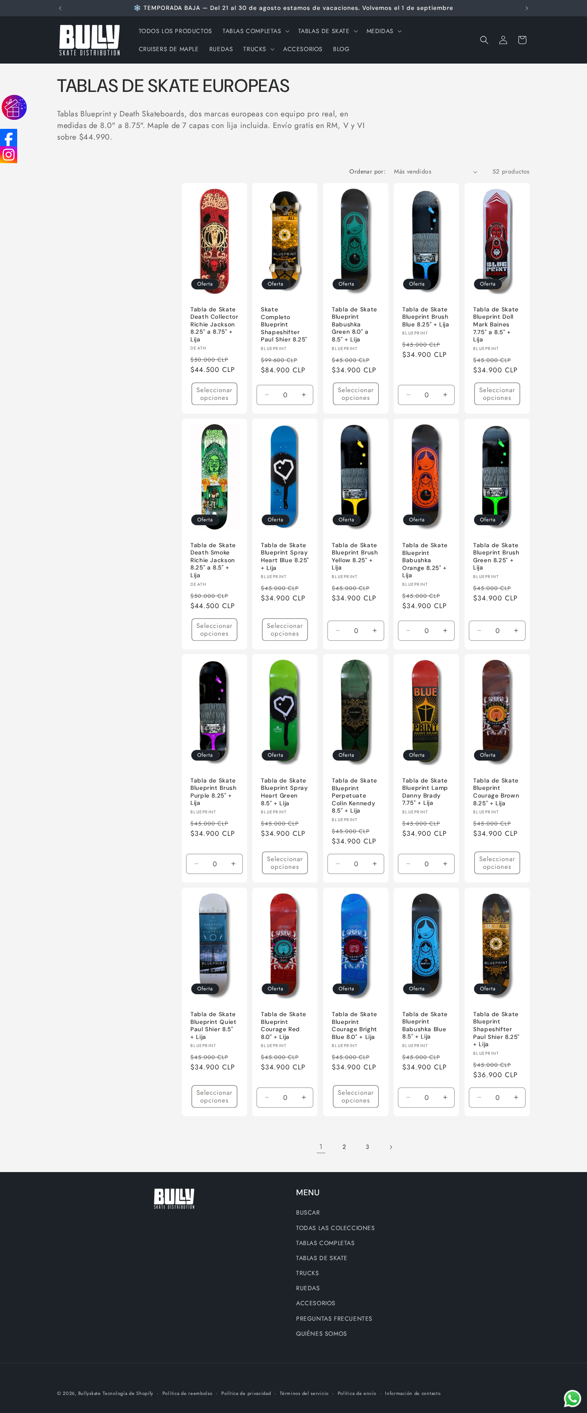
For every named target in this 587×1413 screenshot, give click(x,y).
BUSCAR (308, 1212)
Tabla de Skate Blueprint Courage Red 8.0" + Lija (283, 1026)
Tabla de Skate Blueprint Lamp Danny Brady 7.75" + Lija (425, 792)
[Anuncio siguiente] (526, 8)
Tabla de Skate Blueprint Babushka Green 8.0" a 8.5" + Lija (354, 324)
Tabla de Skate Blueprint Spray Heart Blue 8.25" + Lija (285, 557)
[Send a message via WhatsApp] (573, 1399)
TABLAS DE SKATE (322, 1258)
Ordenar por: (367, 171)
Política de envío (357, 1393)
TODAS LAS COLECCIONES (335, 1227)
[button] (255, 31)
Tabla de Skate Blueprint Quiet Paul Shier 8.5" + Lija (213, 1026)
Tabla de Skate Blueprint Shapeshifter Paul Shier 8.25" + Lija (496, 1029)
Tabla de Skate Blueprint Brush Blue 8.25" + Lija (425, 317)
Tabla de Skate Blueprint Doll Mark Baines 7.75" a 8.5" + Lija (496, 324)
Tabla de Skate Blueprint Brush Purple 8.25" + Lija (213, 792)
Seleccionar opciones (214, 393)
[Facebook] (8, 137)
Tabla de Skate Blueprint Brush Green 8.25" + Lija (496, 556)
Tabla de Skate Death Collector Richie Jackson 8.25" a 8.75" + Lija (214, 324)
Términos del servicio (304, 1393)
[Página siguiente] (390, 1147)
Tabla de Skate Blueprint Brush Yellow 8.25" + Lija (355, 556)
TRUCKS (307, 1273)
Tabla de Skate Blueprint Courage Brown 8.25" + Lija (496, 792)
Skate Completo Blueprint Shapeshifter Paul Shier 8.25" (284, 324)
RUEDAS (308, 1288)
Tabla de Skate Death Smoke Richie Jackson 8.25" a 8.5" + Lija (213, 560)
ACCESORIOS (316, 1303)
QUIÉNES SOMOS (321, 1333)
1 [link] (321, 1146)
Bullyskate (89, 1393)
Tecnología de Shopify (128, 1393)
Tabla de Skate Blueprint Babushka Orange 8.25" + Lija (425, 560)
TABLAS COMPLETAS (325, 1242)
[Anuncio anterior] (60, 8)
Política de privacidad (246, 1393)
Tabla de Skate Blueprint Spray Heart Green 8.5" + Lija (284, 792)
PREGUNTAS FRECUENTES (334, 1318)
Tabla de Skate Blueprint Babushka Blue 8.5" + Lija (425, 1026)
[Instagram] (8, 154)
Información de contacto (412, 1393)
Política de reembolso (187, 1393)
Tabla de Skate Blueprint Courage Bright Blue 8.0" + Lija (354, 1026)
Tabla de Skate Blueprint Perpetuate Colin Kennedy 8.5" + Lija (354, 795)
